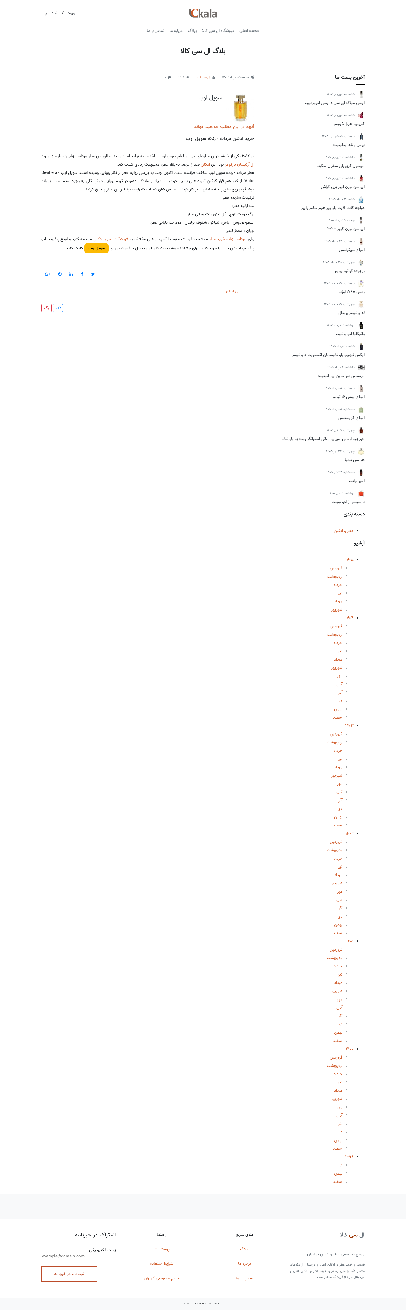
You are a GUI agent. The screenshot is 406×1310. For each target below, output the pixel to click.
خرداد (338, 584)
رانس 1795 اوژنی (351, 292)
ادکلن (205, 164)
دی (340, 701)
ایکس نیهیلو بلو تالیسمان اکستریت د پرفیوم (328, 355)
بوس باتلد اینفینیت (349, 145)
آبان (339, 684)
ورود (71, 13)
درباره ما (176, 30)
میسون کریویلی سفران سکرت (340, 166)
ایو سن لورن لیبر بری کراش (343, 187)
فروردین (336, 568)
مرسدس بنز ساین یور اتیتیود (341, 376)
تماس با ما (155, 30)
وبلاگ (192, 30)
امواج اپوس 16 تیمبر (348, 397)
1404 (349, 618)
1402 (350, 833)
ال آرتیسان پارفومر (239, 164)
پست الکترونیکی (102, 1250)
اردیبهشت (334, 576)
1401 (350, 941)
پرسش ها (162, 1249)
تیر (340, 593)
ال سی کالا (203, 77)
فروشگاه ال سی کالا (218, 30)
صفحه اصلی (249, 30)
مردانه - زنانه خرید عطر (228, 239)
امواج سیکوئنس (352, 250)
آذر (340, 692)
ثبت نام (51, 13)
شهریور (336, 609)
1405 (349, 560)
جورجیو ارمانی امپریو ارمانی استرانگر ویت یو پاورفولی (323, 439)
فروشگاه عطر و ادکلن (110, 239)
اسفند (337, 717)
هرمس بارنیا (355, 460)
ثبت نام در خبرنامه (69, 1273)
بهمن (338, 709)
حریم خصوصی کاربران (162, 1278)
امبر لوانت (357, 481)
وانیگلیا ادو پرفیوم (350, 334)
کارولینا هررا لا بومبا (349, 123)
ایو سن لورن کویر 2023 (346, 229)
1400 (350, 1049)
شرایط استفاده (161, 1263)
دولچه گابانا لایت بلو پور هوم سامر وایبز (333, 208)
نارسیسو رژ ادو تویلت (348, 502)
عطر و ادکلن (344, 531)
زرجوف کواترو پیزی (350, 271)
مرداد (338, 601)
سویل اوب (210, 98)
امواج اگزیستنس (351, 418)
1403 (349, 725)
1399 (349, 1157)
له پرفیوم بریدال (351, 313)
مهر (339, 676)
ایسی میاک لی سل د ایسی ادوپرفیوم (335, 102)
